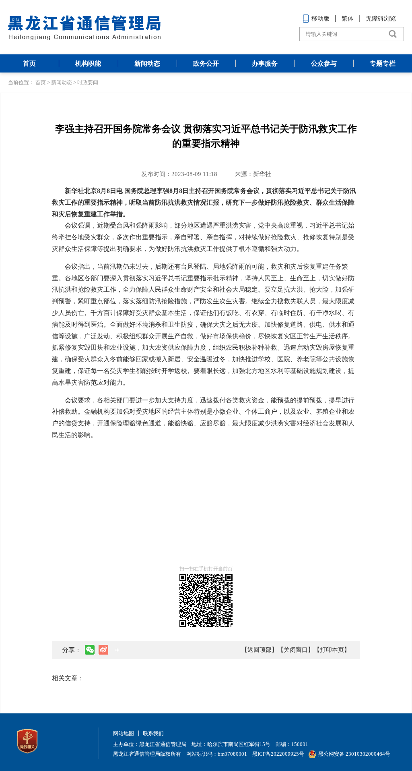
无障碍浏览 (381, 18)
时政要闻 (87, 82)
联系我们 (153, 733)
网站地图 (123, 733)
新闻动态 (147, 63)
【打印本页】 (332, 650)
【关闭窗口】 (296, 650)
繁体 (348, 18)
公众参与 (324, 63)
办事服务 (265, 63)
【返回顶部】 (259, 650)
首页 (29, 63)
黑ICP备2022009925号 (278, 754)
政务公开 (206, 63)
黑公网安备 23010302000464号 (354, 754)
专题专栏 (383, 63)
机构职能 (88, 63)
